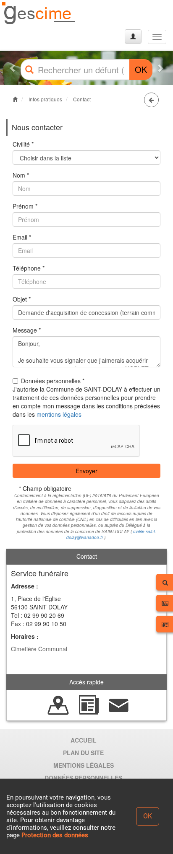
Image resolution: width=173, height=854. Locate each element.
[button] (13, 68)
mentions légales (59, 414)
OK (141, 69)
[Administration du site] (133, 36)
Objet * (22, 299)
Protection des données (54, 835)
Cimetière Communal (39, 649)
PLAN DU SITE (83, 752)
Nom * (21, 175)
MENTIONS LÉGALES (83, 765)
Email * (22, 237)
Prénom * (25, 206)
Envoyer (86, 471)
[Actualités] (88, 704)
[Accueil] (39, 13)
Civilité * (23, 144)
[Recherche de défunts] (58, 704)
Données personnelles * (52, 381)
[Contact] (119, 704)
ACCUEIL (84, 740)
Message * (27, 330)
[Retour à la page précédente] (151, 100)
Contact (82, 99)
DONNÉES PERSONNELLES (83, 778)
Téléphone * (29, 268)
